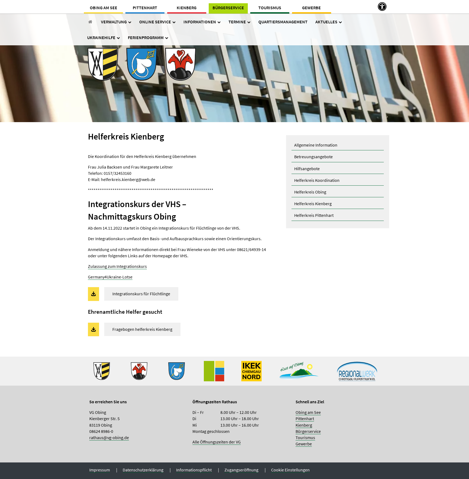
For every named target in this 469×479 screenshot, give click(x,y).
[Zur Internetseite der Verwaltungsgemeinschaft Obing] (214, 370)
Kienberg (187, 7)
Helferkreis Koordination (317, 180)
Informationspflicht (194, 469)
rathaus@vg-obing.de (109, 437)
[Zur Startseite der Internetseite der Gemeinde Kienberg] (139, 370)
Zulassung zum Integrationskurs (117, 266)
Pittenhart (145, 7)
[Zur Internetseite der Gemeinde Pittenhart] (176, 370)
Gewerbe (311, 7)
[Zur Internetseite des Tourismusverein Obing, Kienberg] (299, 370)
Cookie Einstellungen (290, 469)
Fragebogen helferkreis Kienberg (142, 329)
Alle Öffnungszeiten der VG (216, 442)
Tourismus (269, 7)
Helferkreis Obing (310, 192)
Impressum (99, 469)
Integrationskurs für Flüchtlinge (141, 293)
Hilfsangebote (307, 168)
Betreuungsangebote (313, 156)
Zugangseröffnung (241, 469)
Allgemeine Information (315, 145)
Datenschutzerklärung (143, 469)
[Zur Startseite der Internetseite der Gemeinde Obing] (101, 370)
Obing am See (103, 7)
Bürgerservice (228, 7)
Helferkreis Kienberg (313, 203)
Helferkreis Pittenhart (314, 215)
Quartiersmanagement (283, 21)
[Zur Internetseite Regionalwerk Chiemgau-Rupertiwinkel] (357, 370)
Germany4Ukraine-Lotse (110, 277)
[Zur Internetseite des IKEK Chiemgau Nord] (251, 370)
